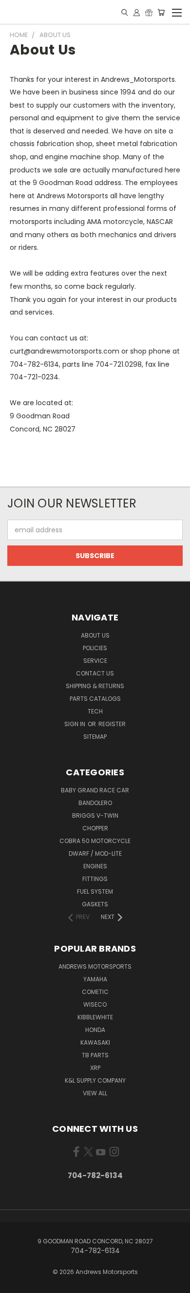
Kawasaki (95, 1042)
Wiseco (95, 1004)
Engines (95, 866)
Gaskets (95, 904)
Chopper (95, 828)
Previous (15, 1283)
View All (95, 1093)
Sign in (75, 724)
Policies (95, 648)
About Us (95, 635)
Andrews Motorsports (95, 966)
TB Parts (95, 1055)
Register (112, 724)
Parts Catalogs (95, 698)
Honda (95, 1030)
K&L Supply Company (95, 1080)
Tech (95, 711)
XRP (95, 1068)
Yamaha (95, 979)
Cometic (95, 992)
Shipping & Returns (95, 686)
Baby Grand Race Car (95, 790)
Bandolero (95, 803)
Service (95, 660)
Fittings (95, 879)
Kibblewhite (95, 1017)
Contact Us (95, 673)
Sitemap (95, 736)
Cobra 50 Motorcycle (95, 841)
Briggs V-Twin (95, 815)
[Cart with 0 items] (161, 12)
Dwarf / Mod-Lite (95, 853)
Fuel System (95, 891)
